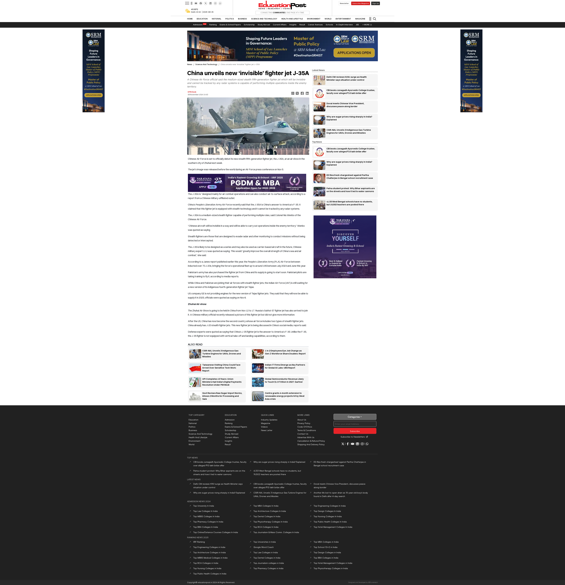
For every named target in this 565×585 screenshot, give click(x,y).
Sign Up (375, 3)
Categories (354, 416)
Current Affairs (232, 437)
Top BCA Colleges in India (205, 563)
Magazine (265, 423)
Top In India (203, 505)
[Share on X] (297, 93)
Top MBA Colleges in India (326, 542)
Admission (230, 419)
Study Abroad (231, 434)
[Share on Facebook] (302, 93)
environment (194, 441)
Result (228, 444)
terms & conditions (306, 430)
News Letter (266, 430)
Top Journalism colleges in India (269, 563)
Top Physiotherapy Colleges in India (331, 568)
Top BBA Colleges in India (326, 557)
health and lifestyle (198, 437)
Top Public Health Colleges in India (209, 573)
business (193, 430)
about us (301, 419)
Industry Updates (269, 419)
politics (192, 426)
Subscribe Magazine (360, 3)
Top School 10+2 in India (325, 547)
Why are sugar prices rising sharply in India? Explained (279, 462)
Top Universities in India (265, 542)
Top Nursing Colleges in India (207, 568)
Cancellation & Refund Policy (311, 441)
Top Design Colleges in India (327, 552)
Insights (228, 441)
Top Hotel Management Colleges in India (333, 563)
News (189, 64)
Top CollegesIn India (266, 505)
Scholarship (230, 430)
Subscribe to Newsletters (353, 436)
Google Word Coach (264, 547)
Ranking (228, 423)
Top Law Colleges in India (266, 552)
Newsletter (344, 3)
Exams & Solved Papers (236, 426)
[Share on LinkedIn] (307, 93)
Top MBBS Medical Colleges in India (210, 557)
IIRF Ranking (199, 542)
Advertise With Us (305, 437)
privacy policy (303, 423)
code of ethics (304, 426)
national (193, 423)
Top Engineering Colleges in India (209, 547)
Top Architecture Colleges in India (209, 552)
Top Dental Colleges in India (267, 557)
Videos (264, 426)
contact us (302, 434)
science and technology (206, 64)
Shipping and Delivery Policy (311, 444)
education (193, 419)
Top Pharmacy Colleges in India (268, 568)
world (191, 444)
